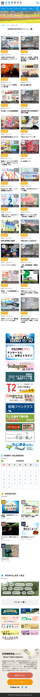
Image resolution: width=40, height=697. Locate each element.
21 (31, 479)
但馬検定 (30, 593)
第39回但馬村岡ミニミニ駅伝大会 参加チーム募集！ (30, 515)
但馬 (24, 593)
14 (31, 476)
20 (25, 479)
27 (25, 483)
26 (20, 483)
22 (36, 479)
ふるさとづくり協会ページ (19, 682)
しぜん (31, 8)
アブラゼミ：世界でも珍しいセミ (9, 537)
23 (4, 483)
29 (36, 483)
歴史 (10, 588)
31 (9, 487)
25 (14, 483)
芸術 (4, 588)
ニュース (10, 8)
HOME (3, 25)
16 (4, 479)
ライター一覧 (19, 602)
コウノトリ (6, 593)
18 (14, 479)
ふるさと (24, 8)
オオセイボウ (5, 559)
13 (25, 476)
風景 (11, 584)
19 (20, 479)
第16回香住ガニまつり (28, 537)
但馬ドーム (16, 593)
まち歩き (29, 584)
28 (31, 483)
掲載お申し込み (19, 675)
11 (14, 476)
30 (4, 487)
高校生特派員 (19, 588)
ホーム (3, 8)
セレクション (20, 584)
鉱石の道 (28, 588)
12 (20, 476)
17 (9, 479)
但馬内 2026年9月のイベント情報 (9, 515)
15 (36, 476)
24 (9, 483)
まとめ (5, 584)
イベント (17, 8)
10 (9, 476)
